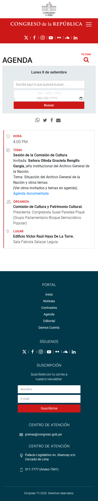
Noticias (49, 301)
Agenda (49, 314)
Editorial (49, 321)
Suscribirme (49, 408)
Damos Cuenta (49, 327)
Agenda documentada (31, 193)
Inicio (49, 294)
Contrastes (49, 308)
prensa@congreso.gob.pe (43, 434)
